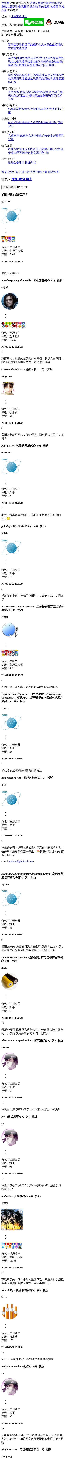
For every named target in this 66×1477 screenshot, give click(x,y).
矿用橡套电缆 (24, 65)
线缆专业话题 (30, 152)
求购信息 (21, 48)
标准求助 (13, 122)
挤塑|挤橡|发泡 (34, 91)
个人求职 (43, 44)
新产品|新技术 (44, 78)
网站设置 (53, 171)
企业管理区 (15, 152)
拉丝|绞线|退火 (16, 91)
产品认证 (30, 135)
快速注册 (43, 3)
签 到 (13, 187)
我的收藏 (44, 6)
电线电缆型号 (9, 6)
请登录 (34, 3)
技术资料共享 (38, 122)
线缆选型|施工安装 (19, 149)
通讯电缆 (27, 61)
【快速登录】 (19, 16)
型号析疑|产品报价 (27, 44)
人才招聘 (24, 171)
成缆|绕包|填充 (51, 91)
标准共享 (24, 122)
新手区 (12, 44)
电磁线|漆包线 (39, 58)
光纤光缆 (48, 61)
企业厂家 (12, 171)
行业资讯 (57, 149)
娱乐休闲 (43, 152)
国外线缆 (13, 74)
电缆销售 (41, 135)
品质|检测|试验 (16, 135)
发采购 (34, 6)
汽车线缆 (24, 74)
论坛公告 (13, 162)
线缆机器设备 (30, 108)
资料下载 (42, 171)
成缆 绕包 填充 (21, 179)
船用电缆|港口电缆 (43, 65)
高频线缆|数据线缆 (25, 78)
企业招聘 (54, 44)
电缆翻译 (23, 6)
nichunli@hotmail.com (21, 861)
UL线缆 (34, 74)
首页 (4, 171)
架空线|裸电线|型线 (19, 58)
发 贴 (5, 187)
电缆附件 (37, 61)
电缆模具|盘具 (46, 108)
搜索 (33, 171)
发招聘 (54, 6)
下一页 (24, 187)
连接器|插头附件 (48, 74)
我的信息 (55, 3)
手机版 (5, 3)
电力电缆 (16, 61)
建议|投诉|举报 (27, 162)
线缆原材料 (15, 108)
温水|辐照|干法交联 (34, 95)
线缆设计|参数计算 (41, 149)
